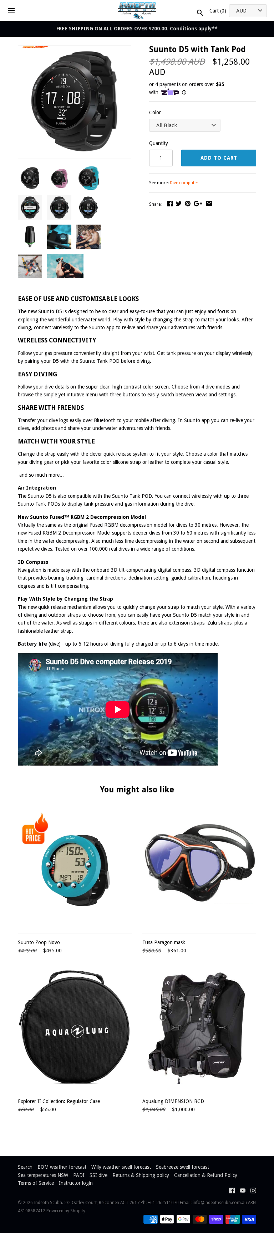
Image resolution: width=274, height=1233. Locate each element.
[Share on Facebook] (170, 203)
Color (155, 112)
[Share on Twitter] (179, 203)
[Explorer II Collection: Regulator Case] (75, 1027)
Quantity (158, 143)
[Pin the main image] (188, 203)
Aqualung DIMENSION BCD (173, 1101)
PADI (79, 1175)
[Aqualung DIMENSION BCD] (199, 1027)
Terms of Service (36, 1183)
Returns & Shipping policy (140, 1175)
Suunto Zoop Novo (39, 942)
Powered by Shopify (65, 1210)
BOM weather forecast (61, 1167)
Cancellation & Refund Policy (205, 1175)
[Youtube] (242, 1191)
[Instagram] (253, 1191)
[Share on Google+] (198, 203)
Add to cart (219, 158)
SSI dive (98, 1175)
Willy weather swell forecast (121, 1167)
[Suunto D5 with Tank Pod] (74, 49)
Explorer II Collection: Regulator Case (59, 1101)
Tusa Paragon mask (163, 942)
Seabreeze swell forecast (182, 1167)
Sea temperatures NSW (43, 1175)
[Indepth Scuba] (137, 10)
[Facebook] (232, 1191)
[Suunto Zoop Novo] (75, 868)
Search (25, 1167)
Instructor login (76, 1183)
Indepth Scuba (48, 1202)
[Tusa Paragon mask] (199, 868)
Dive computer (184, 182)
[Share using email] (209, 203)
